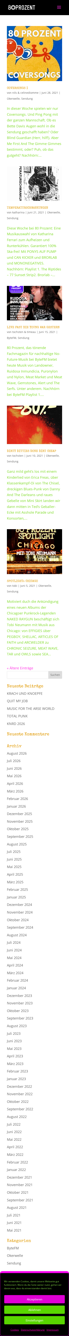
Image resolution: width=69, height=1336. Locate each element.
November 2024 (20, 912)
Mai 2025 (14, 866)
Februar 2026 (17, 798)
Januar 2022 (16, 1169)
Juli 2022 (14, 1124)
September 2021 (20, 1200)
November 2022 (20, 1094)
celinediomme (29, 92)
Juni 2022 (14, 1131)
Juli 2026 (14, 760)
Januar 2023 (16, 1078)
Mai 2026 (14, 776)
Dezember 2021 (19, 1177)
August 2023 (17, 1026)
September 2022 (20, 1109)
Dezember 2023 (19, 995)
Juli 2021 (14, 1215)
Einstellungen (34, 1320)
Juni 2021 (14, 1222)
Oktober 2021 (18, 1192)
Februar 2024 (17, 980)
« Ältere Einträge (20, 668)
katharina (18, 212)
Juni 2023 (14, 1041)
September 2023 (20, 1018)
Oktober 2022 (18, 1101)
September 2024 (20, 927)
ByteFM (11, 338)
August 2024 (17, 935)
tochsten (17, 332)
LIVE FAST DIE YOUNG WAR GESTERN (33, 327)
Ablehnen (34, 1310)
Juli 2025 (14, 851)
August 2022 (17, 1116)
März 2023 (15, 1063)
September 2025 (20, 836)
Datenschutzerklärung (33, 1329)
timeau (31, 332)
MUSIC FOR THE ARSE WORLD (30, 708)
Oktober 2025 (18, 829)
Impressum (53, 1329)
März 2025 (15, 882)
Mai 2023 (14, 1048)
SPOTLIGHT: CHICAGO (22, 581)
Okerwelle (13, 98)
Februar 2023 (17, 1071)
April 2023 (15, 1056)
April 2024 (15, 965)
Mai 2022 (14, 1139)
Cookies (15, 1329)
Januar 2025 (16, 897)
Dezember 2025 (19, 813)
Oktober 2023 (18, 1010)
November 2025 (20, 821)
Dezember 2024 (19, 904)
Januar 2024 (16, 988)
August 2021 (17, 1207)
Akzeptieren (34, 1299)
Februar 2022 (17, 1162)
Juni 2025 (14, 859)
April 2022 (15, 1147)
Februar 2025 (17, 889)
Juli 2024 (14, 942)
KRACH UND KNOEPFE (25, 693)
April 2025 (15, 874)
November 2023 (20, 1003)
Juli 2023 (14, 1033)
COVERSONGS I (17, 88)
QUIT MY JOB (17, 701)
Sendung (27, 98)
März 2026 (15, 791)
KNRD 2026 (16, 723)
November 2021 (20, 1184)
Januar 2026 (16, 806)
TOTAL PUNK (17, 716)
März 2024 (15, 973)
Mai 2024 (14, 957)
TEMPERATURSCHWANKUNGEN (27, 208)
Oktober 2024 (18, 920)
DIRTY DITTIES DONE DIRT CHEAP (31, 451)
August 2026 (17, 753)
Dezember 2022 (19, 1086)
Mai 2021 (14, 1230)
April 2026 (15, 783)
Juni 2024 (14, 950)
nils (14, 92)
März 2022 (15, 1154)
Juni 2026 (14, 768)
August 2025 (17, 844)
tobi (14, 585)
